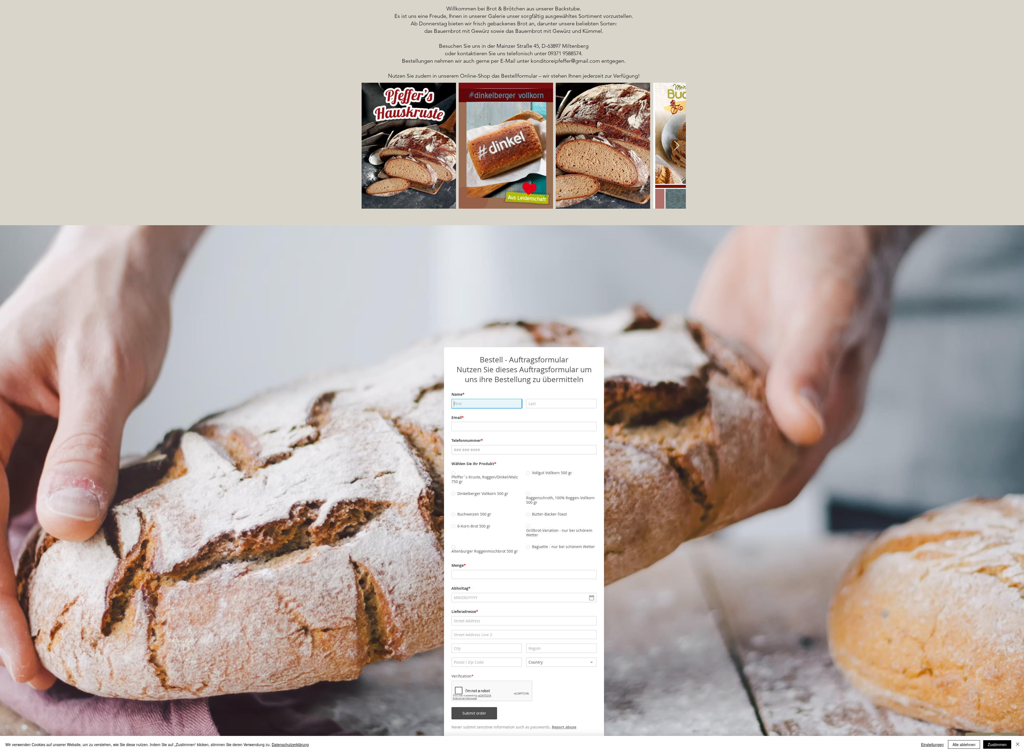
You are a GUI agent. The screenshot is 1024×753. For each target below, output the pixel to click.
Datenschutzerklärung (290, 744)
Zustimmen (997, 744)
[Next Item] (677, 146)
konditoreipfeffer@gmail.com (565, 61)
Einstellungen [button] (932, 744)
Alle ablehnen (964, 744)
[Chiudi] (1017, 744)
